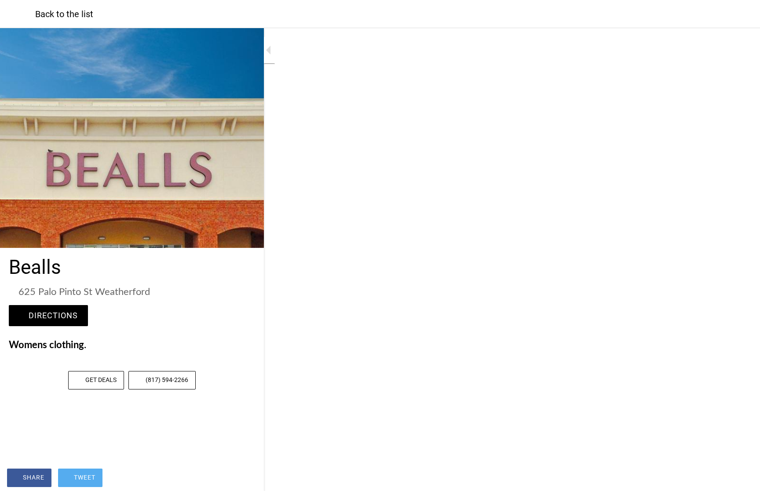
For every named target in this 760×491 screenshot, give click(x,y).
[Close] (17, 14)
